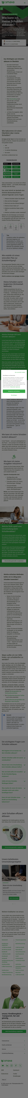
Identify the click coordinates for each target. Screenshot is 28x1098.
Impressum (18, 386)
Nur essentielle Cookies (20, 372)
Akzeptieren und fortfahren (14, 391)
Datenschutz (12, 386)
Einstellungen (14, 395)
